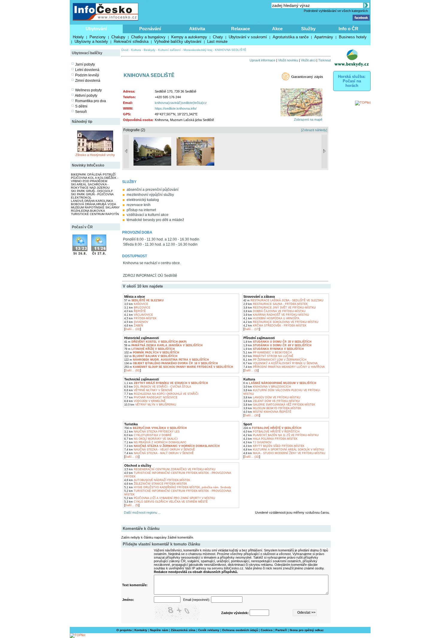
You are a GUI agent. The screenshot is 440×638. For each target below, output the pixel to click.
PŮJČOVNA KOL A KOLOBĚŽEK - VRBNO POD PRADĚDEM (94, 179)
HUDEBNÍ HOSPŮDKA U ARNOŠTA (271, 318)
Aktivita (197, 28)
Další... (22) (132, 329)
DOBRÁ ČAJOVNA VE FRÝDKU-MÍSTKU (274, 311)
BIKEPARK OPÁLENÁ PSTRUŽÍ (93, 174)
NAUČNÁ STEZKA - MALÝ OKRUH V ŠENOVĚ (159, 453)
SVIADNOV (136, 321)
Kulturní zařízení (169, 50)
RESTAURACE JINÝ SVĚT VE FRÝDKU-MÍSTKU (279, 307)
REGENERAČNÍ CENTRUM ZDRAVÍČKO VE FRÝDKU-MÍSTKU (170, 469)
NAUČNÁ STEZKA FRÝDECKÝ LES (152, 431)
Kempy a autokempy (189, 37)
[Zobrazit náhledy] (314, 130)
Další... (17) (251, 329)
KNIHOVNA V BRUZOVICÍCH (267, 386)
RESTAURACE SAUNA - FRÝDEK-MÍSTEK (275, 304)
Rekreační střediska (131, 41)
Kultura (136, 50)
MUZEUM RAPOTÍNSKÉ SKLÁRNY (95, 207)
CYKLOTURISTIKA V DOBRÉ (148, 435)
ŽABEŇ (133, 325)
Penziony (97, 37)
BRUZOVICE (137, 307)
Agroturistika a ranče (291, 37)
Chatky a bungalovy (148, 37)
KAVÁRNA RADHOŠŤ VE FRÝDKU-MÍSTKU (276, 314)
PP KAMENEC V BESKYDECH (267, 352)
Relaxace (240, 28)
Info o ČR (348, 28)
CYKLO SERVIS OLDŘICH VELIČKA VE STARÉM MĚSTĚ (166, 501)
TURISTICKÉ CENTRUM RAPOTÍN (95, 214)
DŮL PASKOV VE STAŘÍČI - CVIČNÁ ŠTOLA (157, 386)
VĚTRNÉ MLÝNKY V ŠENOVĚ (148, 390)
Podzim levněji (87, 75)
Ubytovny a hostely (91, 41)
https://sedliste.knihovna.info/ (176, 108)
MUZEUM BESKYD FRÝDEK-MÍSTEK (272, 408)
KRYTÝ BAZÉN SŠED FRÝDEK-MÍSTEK (273, 446)
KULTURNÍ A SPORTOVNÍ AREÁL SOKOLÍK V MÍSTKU (283, 449)
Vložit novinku (288, 60)
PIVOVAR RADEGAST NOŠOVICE (150, 397)
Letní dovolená (87, 70)
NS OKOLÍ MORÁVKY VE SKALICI (151, 438)
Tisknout (324, 60)
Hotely (78, 37)
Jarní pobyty (85, 64)
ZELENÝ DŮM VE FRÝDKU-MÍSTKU (271, 401)
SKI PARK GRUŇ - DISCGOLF (92, 191)
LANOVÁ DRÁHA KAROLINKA (92, 200)
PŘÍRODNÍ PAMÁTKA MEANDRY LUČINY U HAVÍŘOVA (284, 366)
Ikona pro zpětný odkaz (307, 630)
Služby (308, 28)
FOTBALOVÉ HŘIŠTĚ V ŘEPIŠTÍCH (271, 431)
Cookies (267, 630)
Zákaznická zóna (183, 630)
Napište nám (159, 630)
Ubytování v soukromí (248, 37)
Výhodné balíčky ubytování (177, 41)
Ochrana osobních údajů (240, 630)
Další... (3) (251, 370)
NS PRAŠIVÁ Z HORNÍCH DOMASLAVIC (155, 442)
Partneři (281, 630)
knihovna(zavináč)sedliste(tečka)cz (181, 103)
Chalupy (118, 37)
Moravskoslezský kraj (197, 50)
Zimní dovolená (87, 80)
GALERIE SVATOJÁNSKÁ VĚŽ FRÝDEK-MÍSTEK (279, 404)
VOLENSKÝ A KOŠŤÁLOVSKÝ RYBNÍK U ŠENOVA (280, 363)
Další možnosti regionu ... (141, 512)
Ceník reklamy (208, 630)
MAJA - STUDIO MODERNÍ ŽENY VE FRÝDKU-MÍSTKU (284, 453)
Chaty (218, 37)
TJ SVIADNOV (257, 442)
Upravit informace (262, 60)
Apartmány (323, 37)
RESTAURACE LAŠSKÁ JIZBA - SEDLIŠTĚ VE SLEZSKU (283, 300)
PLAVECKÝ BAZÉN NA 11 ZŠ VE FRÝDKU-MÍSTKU (281, 435)
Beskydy (149, 50)
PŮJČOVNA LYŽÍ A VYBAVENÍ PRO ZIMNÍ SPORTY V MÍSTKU (169, 498)
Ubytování (96, 28)
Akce (277, 28)
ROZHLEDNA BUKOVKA (88, 210)
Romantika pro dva (90, 101)
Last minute (217, 41)
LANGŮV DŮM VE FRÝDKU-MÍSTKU (272, 397)
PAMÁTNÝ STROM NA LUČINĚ (268, 356)
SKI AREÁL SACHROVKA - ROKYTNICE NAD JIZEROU (90, 186)
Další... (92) (132, 370)
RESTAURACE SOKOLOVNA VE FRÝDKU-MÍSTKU (280, 321)
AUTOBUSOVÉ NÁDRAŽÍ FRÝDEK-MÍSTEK (157, 480)
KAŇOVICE (136, 304)
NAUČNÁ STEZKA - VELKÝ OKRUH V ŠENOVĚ (159, 449)
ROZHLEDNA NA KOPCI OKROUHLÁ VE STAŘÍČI (161, 393)
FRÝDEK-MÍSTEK (140, 318)
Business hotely (353, 37)
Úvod (124, 50)
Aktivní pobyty (86, 95)
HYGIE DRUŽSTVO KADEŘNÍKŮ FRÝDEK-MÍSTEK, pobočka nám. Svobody (177, 487)
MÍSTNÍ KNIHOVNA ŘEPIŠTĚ (267, 411)
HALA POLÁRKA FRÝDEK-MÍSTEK (270, 438)
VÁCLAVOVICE (138, 314)
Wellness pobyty (88, 90)
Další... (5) (132, 505)
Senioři (81, 112)
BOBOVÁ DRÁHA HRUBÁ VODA (93, 204)
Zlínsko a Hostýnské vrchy (95, 155)
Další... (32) (251, 456)
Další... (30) (251, 415)
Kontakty (140, 630)
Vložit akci (308, 60)
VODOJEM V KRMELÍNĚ (145, 401)
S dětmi (81, 106)
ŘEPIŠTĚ (135, 311)
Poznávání (150, 28)
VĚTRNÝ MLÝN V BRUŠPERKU (150, 404)
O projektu (124, 630)
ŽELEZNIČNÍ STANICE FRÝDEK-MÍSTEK (155, 483)
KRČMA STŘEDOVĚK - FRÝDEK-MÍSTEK (275, 325)
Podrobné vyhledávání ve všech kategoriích (336, 11)
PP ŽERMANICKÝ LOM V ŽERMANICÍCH (275, 359)
